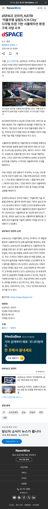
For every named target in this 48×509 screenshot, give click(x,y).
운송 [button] (24, 412)
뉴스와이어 (13, 61)
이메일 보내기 (8, 318)
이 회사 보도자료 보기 (11, 397)
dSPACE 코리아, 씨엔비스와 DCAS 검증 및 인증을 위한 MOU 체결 (31, 389)
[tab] (24, 467)
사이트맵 (36, 505)
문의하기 (24, 493)
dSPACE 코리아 (9, 45)
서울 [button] (5, 417)
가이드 (24, 478)
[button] (3, 53)
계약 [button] (41, 412)
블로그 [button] (5, 328)
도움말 (24, 483)
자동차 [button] (32, 412)
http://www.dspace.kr (21, 297)
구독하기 (41, 372)
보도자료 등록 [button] (24, 459)
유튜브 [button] (13, 328)
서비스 (24, 472)
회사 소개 (19, 505)
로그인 (11, 505)
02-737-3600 (25, 489)
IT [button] (4, 412)
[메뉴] (3, 8)
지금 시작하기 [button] (11, 441)
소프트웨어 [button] (13, 412)
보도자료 (24, 467)
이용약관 (27, 505)
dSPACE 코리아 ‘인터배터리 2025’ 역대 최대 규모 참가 (31, 379)
